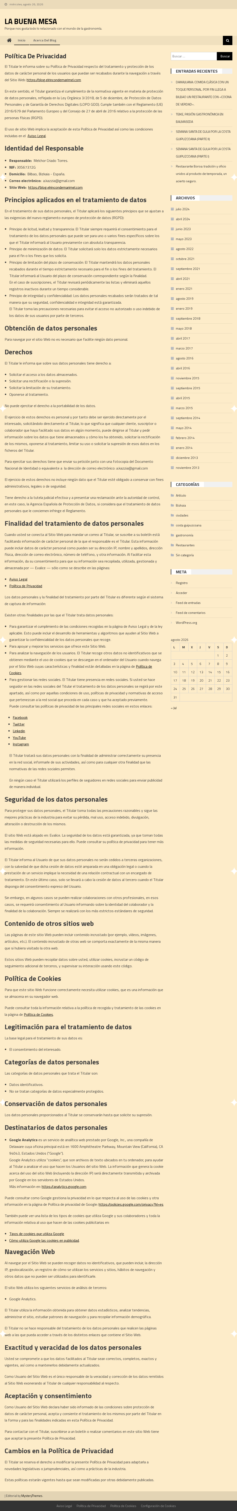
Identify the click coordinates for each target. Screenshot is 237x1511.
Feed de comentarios (191, 612)
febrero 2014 (185, 437)
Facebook (20, 717)
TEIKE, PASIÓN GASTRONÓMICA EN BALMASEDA (199, 118)
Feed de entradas (188, 602)
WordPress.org (186, 622)
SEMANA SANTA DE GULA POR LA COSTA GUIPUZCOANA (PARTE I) (203, 152)
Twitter (19, 724)
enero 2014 (184, 447)
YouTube (19, 737)
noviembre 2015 (187, 378)
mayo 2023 (184, 238)
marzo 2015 (184, 407)
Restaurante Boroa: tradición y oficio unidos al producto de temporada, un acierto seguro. (201, 173)
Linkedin (19, 731)
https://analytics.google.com (64, 1186)
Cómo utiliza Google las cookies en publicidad (44, 1240)
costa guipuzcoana (188, 525)
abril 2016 (183, 368)
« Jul (174, 707)
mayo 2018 (184, 328)
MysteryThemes (31, 1495)
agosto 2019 (184, 298)
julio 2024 (183, 209)
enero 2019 (184, 308)
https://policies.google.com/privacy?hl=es (131, 1204)
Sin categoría (185, 555)
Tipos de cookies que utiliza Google (36, 1233)
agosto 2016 (184, 358)
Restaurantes (185, 545)
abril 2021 (183, 278)
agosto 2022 (184, 248)
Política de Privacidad (25, 586)
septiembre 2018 (188, 318)
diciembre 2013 (187, 457)
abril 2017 (183, 338)
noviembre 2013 (187, 467)
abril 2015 (183, 398)
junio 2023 (183, 228)
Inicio (21, 40)
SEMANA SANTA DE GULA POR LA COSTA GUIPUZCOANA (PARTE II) (203, 135)
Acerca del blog (44, 40)
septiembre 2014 (188, 417)
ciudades (182, 515)
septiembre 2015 (188, 388)
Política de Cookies (38, 1014)
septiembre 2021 (188, 268)
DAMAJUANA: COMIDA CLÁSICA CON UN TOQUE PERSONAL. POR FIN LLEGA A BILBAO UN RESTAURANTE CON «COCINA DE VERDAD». (203, 93)
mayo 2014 (184, 427)
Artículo (181, 495)
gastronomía (184, 535)
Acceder (181, 592)
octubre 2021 (185, 258)
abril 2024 (183, 218)
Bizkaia (181, 505)
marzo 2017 (184, 348)
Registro (182, 582)
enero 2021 (184, 288)
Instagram (21, 744)
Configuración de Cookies (158, 1505)
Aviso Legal (37, 136)
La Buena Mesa (31, 21)
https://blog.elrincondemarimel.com (54, 80)
